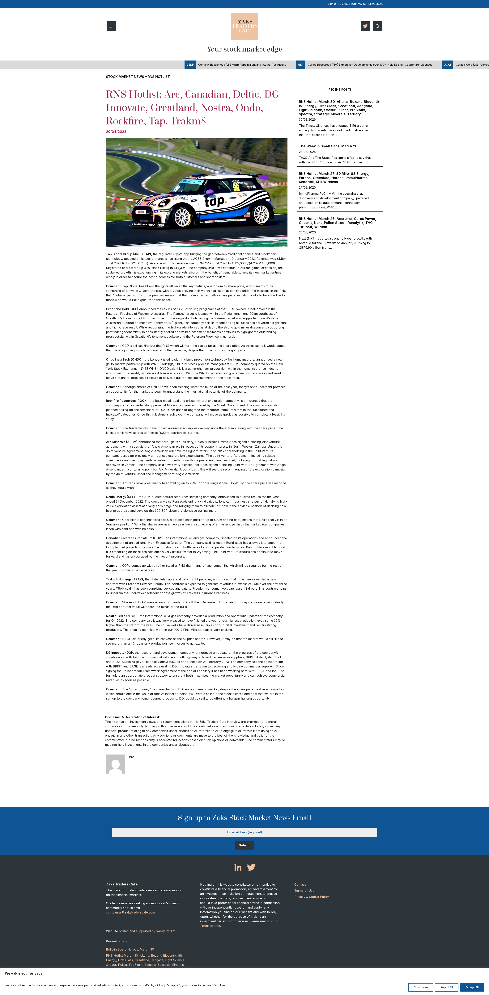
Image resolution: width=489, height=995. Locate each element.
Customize (421, 987)
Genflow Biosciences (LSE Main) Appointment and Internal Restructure (201, 64)
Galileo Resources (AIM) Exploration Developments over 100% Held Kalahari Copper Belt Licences (329, 64)
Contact (300, 884)
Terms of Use (210, 926)
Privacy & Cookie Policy (311, 897)
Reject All (446, 987)
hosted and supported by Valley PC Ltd (147, 931)
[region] (244, 981)
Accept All (472, 987)
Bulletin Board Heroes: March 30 (130, 949)
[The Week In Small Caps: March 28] (340, 152)
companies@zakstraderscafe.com (130, 912)
